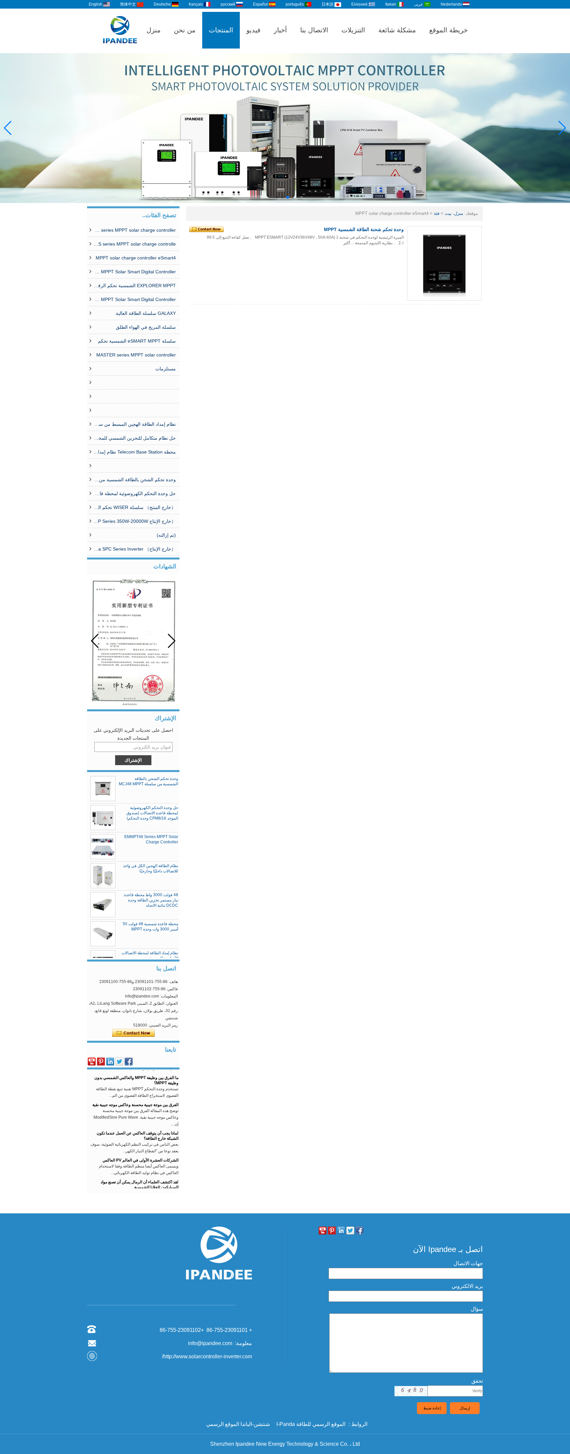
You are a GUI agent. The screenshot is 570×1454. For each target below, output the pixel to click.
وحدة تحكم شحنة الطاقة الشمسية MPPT (364, 229)
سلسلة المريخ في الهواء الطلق (146, 327)
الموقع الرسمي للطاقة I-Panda (310, 1424)
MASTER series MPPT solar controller (136, 354)
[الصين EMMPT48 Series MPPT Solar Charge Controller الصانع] (102, 846)
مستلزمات (165, 368)
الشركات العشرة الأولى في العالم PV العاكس (140, 1150)
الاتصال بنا (314, 30)
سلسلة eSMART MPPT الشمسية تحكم (137, 341)
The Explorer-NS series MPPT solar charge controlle (134, 244)
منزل (153, 30)
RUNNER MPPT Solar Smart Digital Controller (134, 299)
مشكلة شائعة (397, 30)
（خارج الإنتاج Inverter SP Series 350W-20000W (134, 521)
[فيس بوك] (129, 1061)
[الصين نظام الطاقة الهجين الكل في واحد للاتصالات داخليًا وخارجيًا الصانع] (102, 875)
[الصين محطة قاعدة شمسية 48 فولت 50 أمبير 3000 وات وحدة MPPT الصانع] (102, 933)
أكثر (346, 243)
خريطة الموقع (448, 30)
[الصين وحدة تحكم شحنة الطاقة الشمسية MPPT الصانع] (444, 263)
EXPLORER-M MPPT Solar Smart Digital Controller (134, 271)
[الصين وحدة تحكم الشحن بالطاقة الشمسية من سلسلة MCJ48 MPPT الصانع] (102, 788)
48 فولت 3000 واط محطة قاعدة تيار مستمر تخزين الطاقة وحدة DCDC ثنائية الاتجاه (151, 900)
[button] (293, 197)
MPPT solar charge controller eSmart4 (136, 257)
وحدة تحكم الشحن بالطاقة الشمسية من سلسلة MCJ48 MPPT (134, 479)
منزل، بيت (454, 213)
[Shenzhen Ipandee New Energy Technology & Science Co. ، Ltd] (120, 50)
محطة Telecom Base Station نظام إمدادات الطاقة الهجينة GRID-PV (134, 452)
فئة (436, 213)
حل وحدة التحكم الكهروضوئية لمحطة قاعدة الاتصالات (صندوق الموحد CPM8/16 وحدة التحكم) (134, 493)
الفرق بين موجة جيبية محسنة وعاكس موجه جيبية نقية (135, 1094)
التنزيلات (353, 30)
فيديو (253, 30)
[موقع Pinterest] (101, 1061)
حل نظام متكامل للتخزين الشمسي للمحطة (134, 438)
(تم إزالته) (166, 535)
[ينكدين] (110, 1061)
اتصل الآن (133, 1033)
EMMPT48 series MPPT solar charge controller (134, 230)
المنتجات (221, 30)
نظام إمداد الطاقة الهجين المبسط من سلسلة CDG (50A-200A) (134, 424)
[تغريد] (119, 1061)
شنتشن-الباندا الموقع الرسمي (238, 1424)
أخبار (280, 30)
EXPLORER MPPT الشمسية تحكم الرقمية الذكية (134, 285)
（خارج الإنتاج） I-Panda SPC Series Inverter (134, 549)
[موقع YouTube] (92, 1061)
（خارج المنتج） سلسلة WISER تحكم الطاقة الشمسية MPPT (134, 507)
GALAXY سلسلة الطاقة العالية (146, 313)
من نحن (185, 30)
